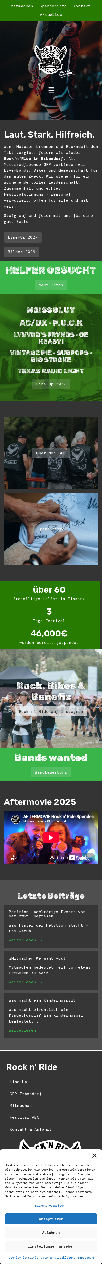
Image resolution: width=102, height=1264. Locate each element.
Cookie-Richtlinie (23, 1258)
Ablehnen (51, 1232)
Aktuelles (51, 14)
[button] (94, 1155)
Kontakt (82, 6)
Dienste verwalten (50, 1206)
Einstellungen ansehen (51, 1246)
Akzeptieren (51, 1219)
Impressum (85, 1258)
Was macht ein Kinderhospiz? (42, 1000)
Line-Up (18, 1081)
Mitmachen (22, 6)
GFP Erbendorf (26, 1093)
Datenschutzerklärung (58, 1258)
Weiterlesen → (26, 940)
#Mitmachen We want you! (37, 958)
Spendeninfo (53, 6)
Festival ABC (24, 1117)
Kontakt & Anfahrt (31, 1129)
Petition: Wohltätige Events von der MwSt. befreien (47, 914)
